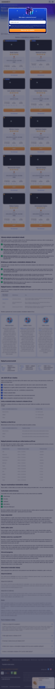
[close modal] (45, 10)
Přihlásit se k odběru (27, 30)
